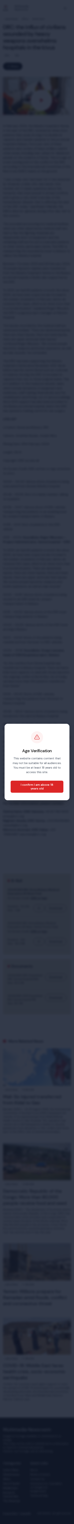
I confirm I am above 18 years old (37, 786)
